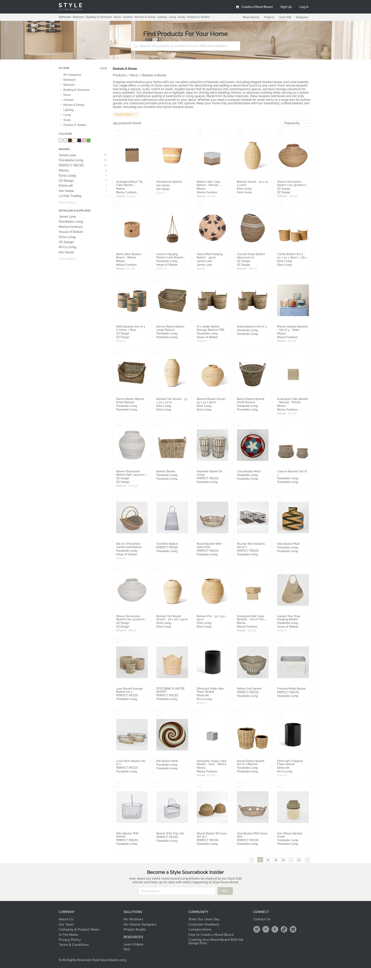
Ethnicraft (83, 185)
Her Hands (83, 191)
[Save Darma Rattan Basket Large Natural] (158, 279)
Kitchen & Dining (144, 17)
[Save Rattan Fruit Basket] (239, 641)
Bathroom (65, 17)
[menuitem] (304, 6)
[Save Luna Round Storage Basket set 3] (118, 641)
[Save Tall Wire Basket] (158, 496)
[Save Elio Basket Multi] (158, 713)
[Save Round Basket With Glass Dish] (199, 496)
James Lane (83, 155)
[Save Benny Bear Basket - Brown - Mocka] (118, 206)
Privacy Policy (70, 940)
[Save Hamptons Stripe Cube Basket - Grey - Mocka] (199, 713)
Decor (117, 17)
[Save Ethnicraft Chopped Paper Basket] (279, 713)
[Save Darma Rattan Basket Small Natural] (118, 351)
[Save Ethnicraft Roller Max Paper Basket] (199, 641)
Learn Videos (134, 944)
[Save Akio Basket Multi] (279, 496)
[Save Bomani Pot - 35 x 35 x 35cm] (199, 569)
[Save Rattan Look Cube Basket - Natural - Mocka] (199, 134)
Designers (302, 17)
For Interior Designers (140, 924)
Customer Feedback (204, 924)
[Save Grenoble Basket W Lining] (199, 424)
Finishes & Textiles (198, 17)
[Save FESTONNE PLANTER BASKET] (158, 641)
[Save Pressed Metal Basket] (279, 641)
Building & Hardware (99, 17)
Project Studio (135, 929)
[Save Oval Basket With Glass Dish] (239, 786)
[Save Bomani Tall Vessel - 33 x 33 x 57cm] (158, 351)
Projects (269, 17)
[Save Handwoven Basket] (158, 134)
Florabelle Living (83, 160)
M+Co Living (67, 247)
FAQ (127, 949)
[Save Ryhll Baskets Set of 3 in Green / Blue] (118, 279)
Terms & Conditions (74, 945)
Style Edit (285, 17)
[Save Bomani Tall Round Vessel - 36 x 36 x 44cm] (158, 569)
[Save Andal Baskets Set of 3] (239, 279)
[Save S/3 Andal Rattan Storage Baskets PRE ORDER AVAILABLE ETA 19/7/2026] (199, 279)
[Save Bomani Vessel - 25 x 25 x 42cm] (239, 134)
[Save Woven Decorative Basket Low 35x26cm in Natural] (279, 134)
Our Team (66, 924)
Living (172, 17)
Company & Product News (79, 929)
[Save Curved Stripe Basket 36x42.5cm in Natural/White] (239, 206)
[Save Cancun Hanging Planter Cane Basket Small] (158, 206)
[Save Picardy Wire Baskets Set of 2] (239, 496)
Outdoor (128, 17)
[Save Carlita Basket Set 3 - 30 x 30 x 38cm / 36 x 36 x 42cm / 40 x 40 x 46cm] (279, 206)
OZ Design (83, 180)
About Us (66, 919)
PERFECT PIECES (83, 165)
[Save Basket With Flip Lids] (158, 786)
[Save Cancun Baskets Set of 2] (279, 424)
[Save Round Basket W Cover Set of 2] (199, 786)
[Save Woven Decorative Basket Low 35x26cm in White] (118, 569)
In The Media (68, 935)
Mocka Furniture (71, 227)
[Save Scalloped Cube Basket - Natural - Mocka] (279, 351)
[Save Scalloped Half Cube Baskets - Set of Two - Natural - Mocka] (239, 569)
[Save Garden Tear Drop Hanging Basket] (279, 569)
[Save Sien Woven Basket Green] (279, 786)
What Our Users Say (204, 919)
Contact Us (262, 919)
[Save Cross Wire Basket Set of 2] (118, 713)
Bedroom (78, 17)
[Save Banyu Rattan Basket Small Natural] (239, 351)
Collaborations (199, 929)
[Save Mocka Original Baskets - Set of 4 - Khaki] (279, 279)
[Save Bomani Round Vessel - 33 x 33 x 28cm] (199, 351)
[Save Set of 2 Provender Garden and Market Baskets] (118, 496)
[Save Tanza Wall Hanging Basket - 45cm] (199, 206)
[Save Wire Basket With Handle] (118, 786)
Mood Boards (251, 17)
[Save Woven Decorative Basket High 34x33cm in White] (118, 424)
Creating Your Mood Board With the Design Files (215, 941)
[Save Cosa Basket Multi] (239, 424)
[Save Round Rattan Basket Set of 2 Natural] (239, 713)
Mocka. (83, 170)
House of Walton (71, 232)
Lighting (162, 17)
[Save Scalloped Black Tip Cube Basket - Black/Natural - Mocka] (118, 134)
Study (181, 17)
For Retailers (133, 919)
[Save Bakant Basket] (158, 424)
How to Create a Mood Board (210, 935)
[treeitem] (83, 74)
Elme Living (83, 175)
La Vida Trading (83, 196)
